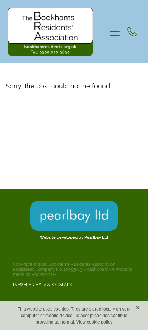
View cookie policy (94, 322)
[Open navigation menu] (114, 31)
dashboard (97, 269)
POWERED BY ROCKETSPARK (43, 284)
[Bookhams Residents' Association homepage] (57, 32)
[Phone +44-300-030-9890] (131, 31)
